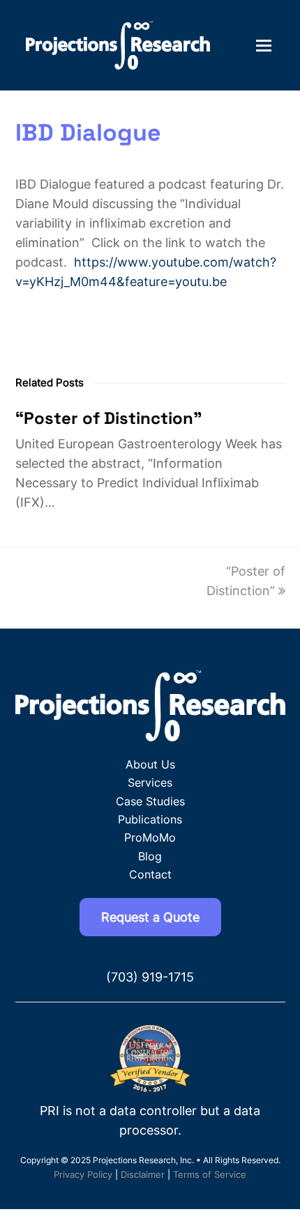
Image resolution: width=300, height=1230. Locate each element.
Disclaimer (143, 1174)
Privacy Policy (83, 1174)
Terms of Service (209, 1174)
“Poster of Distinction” (108, 418)
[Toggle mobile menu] (263, 45)
